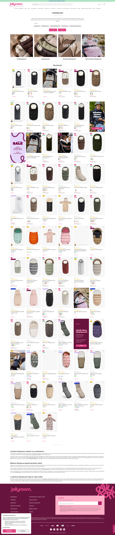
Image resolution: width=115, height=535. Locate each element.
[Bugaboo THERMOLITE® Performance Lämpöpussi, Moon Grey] (59, 345)
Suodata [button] (53, 29)
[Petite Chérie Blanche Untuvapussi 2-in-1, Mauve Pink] (59, 221)
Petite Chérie (55, 478)
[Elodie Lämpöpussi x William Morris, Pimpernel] (59, 376)
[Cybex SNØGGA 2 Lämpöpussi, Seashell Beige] (12, 221)
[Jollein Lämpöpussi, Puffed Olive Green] (30, 345)
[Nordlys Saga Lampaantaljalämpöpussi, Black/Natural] (12, 376)
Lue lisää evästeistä (6, 527)
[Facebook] (51, 529)
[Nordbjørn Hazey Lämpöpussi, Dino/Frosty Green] (30, 252)
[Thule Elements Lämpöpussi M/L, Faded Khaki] (45, 314)
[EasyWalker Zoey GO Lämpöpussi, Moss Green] (74, 376)
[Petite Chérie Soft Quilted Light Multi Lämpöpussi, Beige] (11, 314)
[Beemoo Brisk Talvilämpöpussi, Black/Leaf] (45, 283)
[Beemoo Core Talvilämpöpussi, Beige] (45, 345)
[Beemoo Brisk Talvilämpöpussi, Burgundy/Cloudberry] (46, 283)
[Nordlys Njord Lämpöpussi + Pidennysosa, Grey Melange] (74, 283)
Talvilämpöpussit (65, 26)
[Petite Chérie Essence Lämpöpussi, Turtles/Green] (11, 252)
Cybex (48, 478)
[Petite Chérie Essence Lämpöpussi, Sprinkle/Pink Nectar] (12, 252)
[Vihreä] (29, 93)
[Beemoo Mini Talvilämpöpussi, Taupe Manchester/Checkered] (11, 345)
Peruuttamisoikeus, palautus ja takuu (37, 496)
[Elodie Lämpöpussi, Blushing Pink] (29, 376)
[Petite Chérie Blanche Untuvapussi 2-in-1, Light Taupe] (58, 221)
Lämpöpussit (60, 15)
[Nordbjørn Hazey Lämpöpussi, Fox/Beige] (29, 252)
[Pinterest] (64, 529)
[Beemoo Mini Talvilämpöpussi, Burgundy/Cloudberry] (93, 221)
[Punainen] (31, 93)
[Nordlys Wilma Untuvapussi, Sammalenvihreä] (30, 221)
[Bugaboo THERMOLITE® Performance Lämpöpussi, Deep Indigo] (62, 345)
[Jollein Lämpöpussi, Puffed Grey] (29, 345)
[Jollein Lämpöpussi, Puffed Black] (28, 345)
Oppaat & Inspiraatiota (15, 505)
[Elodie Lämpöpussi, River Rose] (28, 376)
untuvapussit (28, 454)
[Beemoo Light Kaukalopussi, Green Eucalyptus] (11, 283)
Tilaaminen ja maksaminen (34, 502)
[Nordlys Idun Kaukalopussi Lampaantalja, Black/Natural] (12, 438)
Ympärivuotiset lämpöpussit (75, 26)
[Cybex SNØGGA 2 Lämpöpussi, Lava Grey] (11, 221)
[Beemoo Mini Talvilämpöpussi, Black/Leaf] (91, 221)
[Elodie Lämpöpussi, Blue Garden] (30, 376)
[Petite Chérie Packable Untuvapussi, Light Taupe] (91, 407)
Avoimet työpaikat (14, 511)
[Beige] (30, 93)
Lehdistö (31, 511)
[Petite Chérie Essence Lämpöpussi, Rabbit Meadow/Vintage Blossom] (13, 252)
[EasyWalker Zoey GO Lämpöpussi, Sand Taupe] (76, 376)
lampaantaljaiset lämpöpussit (36, 454)
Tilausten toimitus (33, 499)
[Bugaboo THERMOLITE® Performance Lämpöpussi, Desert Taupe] (74, 407)
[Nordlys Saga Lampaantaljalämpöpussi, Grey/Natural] (11, 376)
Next (104, 83)
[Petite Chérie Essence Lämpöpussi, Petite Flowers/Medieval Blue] (90, 345)
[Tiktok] (61, 529)
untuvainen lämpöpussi (46, 469)
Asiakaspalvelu (13, 496)
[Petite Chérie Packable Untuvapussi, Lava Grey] (90, 407)
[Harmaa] (13, 93)
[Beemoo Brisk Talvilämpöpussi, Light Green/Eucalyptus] (91, 283)
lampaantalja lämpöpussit (33, 458)
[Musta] (12, 93)
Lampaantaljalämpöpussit (55, 26)
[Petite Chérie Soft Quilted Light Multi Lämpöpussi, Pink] (12, 314)
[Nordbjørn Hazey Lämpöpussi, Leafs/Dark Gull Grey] (28, 252)
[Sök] (71, 4)
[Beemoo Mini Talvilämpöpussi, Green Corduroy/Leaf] (90, 221)
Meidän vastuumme (33, 508)
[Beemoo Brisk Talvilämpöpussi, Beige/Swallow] (90, 283)
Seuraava (61, 444)
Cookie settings (13, 508)
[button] (102, 4)
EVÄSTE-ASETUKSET (23, 531)
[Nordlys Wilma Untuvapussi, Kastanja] (29, 221)
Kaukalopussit (37, 26)
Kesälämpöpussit (45, 26)
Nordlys (50, 478)
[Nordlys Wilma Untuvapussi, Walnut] (75, 221)
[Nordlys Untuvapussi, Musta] (28, 221)
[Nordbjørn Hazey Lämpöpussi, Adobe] (28, 283)
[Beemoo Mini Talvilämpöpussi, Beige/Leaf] (58, 314)
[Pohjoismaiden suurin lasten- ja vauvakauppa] (16, 4)
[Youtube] (57, 529)
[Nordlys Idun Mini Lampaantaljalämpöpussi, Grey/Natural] (11, 438)
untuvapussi (88, 457)
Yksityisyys (31, 505)
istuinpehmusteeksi (18, 472)
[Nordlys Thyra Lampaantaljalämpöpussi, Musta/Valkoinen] (45, 376)
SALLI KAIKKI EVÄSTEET (9, 531)
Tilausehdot (13, 499)
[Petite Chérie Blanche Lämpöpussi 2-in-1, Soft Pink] (45, 438)
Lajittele (62, 29)
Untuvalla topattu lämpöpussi (31, 457)
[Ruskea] (90, 93)
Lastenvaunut (55, 15)
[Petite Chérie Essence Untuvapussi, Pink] (74, 314)
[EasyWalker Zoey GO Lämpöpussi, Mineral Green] (75, 376)
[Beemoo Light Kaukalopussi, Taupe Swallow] (12, 283)
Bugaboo (45, 478)
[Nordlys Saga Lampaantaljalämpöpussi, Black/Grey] (45, 221)
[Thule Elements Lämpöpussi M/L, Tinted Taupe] (46, 314)
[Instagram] (54, 529)
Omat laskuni (13, 502)
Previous (10, 83)
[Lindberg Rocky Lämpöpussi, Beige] (90, 252)
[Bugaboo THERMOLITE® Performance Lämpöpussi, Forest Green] (58, 345)
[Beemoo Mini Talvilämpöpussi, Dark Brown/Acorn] (92, 221)
